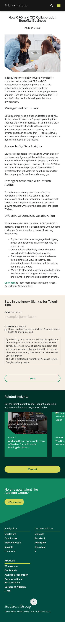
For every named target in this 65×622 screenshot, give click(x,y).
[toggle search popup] (52, 5)
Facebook (40, 538)
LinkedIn (39, 534)
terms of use (31, 346)
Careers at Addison (15, 587)
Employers (10, 534)
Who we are (11, 566)
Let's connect (14, 502)
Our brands (11, 571)
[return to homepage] (16, 5)
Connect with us (44, 528)
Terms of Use (10, 611)
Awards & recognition (16, 575)
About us (10, 560)
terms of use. (27, 332)
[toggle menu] (58, 5)
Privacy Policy (23, 611)
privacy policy (13, 346)
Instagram (40, 543)
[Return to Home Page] (21, 604)
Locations (10, 551)
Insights (9, 547)
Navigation (11, 528)
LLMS (8, 591)
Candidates (11, 538)
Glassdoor (40, 547)
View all (32, 469)
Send (32, 379)
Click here (10, 283)
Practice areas (13, 543)
